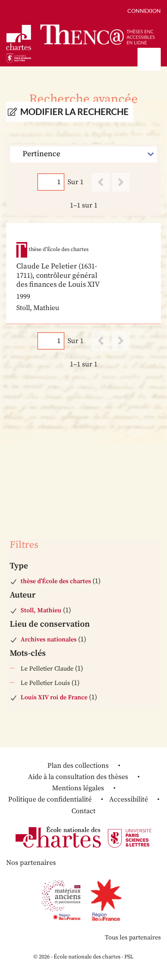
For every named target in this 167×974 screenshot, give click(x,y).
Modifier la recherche (74, 111)
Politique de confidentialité (50, 799)
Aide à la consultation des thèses (78, 776)
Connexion (144, 10)
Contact (83, 811)
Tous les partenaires (133, 937)
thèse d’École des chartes (56, 581)
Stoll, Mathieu (41, 610)
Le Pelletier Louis (45, 683)
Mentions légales (78, 788)
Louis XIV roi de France (54, 697)
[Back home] (97, 34)
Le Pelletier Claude (47, 669)
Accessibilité (128, 799)
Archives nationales (49, 639)
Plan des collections (78, 765)
